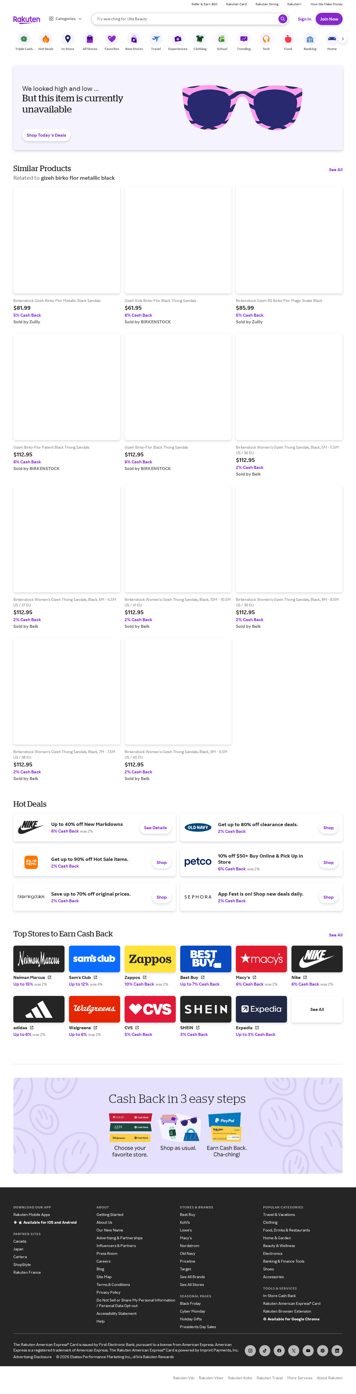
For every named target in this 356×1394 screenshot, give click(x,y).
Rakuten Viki (183, 1377)
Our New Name (110, 1230)
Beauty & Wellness (279, 1245)
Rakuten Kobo (240, 1377)
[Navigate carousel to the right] (342, 38)
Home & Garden (277, 1237)
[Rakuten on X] (293, 1350)
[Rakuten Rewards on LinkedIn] (337, 1350)
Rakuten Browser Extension (287, 1311)
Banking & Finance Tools (283, 1261)
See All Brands (192, 1276)
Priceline (187, 1261)
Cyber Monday (192, 1311)
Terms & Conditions (113, 1284)
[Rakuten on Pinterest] (322, 1350)
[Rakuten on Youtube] (308, 1350)
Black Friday (190, 1303)
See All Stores (192, 1284)
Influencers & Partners (116, 1245)
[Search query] (283, 19)
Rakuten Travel (270, 1377)
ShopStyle (22, 1264)
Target (185, 1268)
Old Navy (187, 1253)
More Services (299, 1377)
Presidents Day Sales (198, 1326)
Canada (19, 1241)
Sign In (304, 19)
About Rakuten (330, 1377)
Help (101, 1321)
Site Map (104, 1276)
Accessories (273, 1276)
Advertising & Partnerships (119, 1237)
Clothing (270, 1222)
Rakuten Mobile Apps (31, 1214)
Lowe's (186, 1230)
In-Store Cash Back (279, 1295)
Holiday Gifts (191, 1318)
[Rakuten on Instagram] (250, 1350)
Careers (103, 1261)
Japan (18, 1248)
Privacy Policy (108, 1292)
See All (336, 169)
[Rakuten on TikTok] (264, 1350)
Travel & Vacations (279, 1214)
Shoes (268, 1268)
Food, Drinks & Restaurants (286, 1230)
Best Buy (187, 1214)
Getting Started (110, 1214)
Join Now (329, 19)
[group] (66, 255)
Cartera (20, 1256)
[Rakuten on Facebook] (279, 1350)
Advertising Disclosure (32, 1356)
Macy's (186, 1237)
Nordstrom (189, 1245)
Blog (100, 1268)
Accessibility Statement (117, 1313)
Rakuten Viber (211, 1377)
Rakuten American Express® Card (291, 1303)
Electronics (272, 1253)
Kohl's (185, 1222)
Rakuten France (27, 1272)
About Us (104, 1222)
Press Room (107, 1253)
